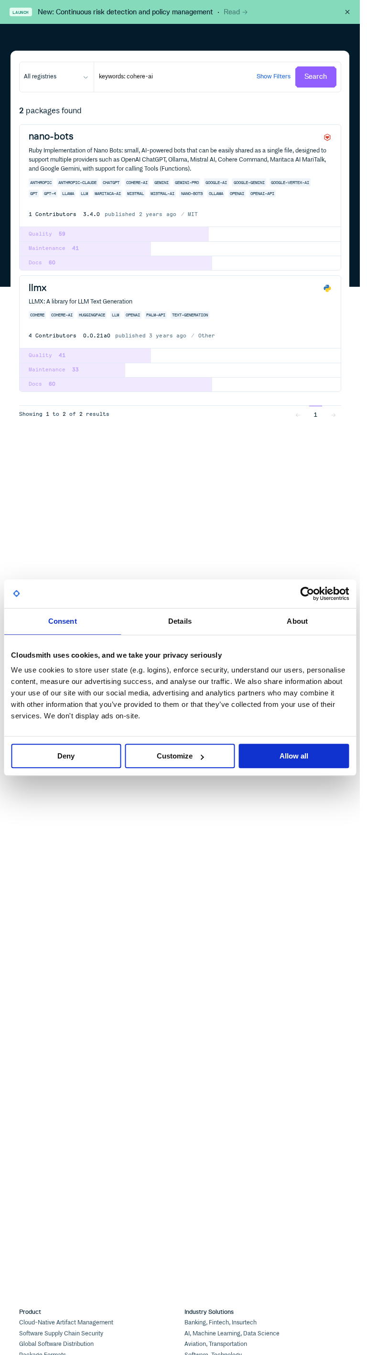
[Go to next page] (333, 414)
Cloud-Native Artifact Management (66, 1322)
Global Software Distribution (56, 1344)
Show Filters (274, 76)
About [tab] (297, 621)
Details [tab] (180, 621)
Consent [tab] (62, 621)
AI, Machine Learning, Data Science (232, 1333)
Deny (66, 756)
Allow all (294, 756)
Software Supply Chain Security (61, 1333)
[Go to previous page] (297, 414)
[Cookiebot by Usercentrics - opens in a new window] (307, 593)
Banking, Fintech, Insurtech (220, 1322)
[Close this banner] (347, 12)
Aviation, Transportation (215, 1344)
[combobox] (56, 77)
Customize (175, 756)
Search (315, 76)
